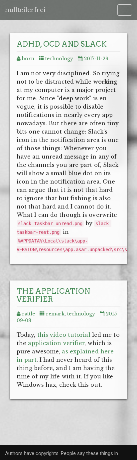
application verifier (56, 343)
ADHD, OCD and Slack (62, 44)
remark (55, 314)
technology (59, 59)
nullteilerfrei (25, 10)
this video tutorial (63, 334)
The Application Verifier (53, 295)
